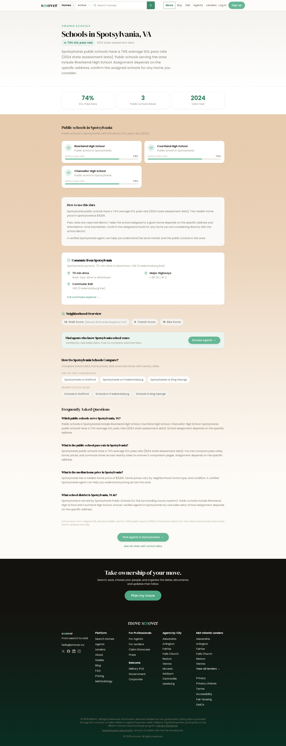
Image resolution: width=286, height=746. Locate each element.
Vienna (167, 664)
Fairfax (167, 649)
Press (132, 655)
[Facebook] (68, 651)
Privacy (201, 678)
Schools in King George (151, 394)
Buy (179, 5)
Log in (222, 5)
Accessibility (204, 694)
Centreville (170, 679)
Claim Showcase (139, 649)
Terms (200, 689)
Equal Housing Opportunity (117, 730)
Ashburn (168, 674)
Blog (98, 665)
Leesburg (168, 684)
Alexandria (169, 639)
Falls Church (171, 654)
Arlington (168, 644)
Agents (198, 5)
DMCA (200, 705)
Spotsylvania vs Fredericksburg (123, 380)
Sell (187, 5)
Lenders (211, 5)
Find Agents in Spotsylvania (141, 537)
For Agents (136, 639)
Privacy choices (206, 683)
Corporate (136, 679)
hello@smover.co (73, 645)
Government (137, 674)
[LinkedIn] (73, 651)
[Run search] (151, 5)
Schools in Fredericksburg (112, 394)
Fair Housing (204, 699)
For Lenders (136, 644)
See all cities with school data (143, 546)
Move (169, 5)
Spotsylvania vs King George (168, 380)
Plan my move (143, 595)
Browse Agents (202, 340)
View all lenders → (208, 669)
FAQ (98, 671)
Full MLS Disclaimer (167, 725)
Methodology (103, 681)
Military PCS (136, 669)
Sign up (237, 5)
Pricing (99, 676)
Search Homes (104, 639)
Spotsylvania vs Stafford (80, 380)
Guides (99, 660)
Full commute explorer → (83, 297)
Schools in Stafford (76, 394)
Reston (167, 659)
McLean (168, 669)
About (99, 655)
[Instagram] (79, 651)
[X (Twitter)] (63, 651)
